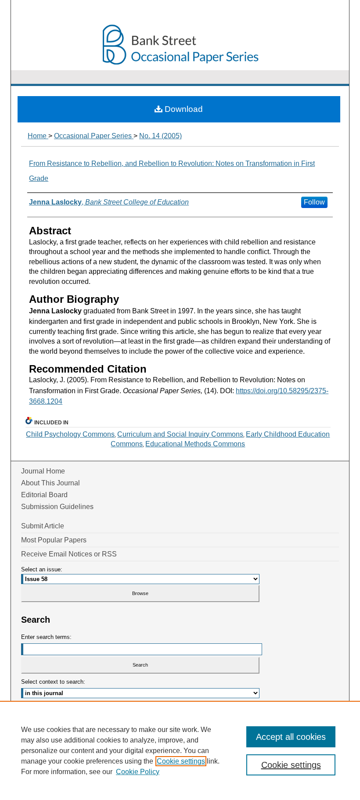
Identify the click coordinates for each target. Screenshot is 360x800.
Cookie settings (181, 761)
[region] (180, 750)
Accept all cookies (291, 737)
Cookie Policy (137, 771)
